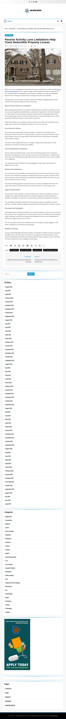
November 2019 (9, 482)
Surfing (7, 605)
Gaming (7, 550)
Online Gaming (9, 575)
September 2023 (9, 404)
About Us (7, 697)
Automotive (8, 520)
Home (7, 693)
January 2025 (9, 346)
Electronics (8, 538)
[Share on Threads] (39, 245)
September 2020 (9, 445)
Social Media (8, 594)
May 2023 (8, 419)
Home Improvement (10, 557)
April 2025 (8, 335)
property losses (37, 250)
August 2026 (8, 287)
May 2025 (8, 331)
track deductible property (50, 250)
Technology (8, 608)
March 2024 (8, 382)
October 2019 (9, 485)
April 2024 (8, 379)
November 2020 (9, 438)
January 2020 (9, 474)
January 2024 (9, 390)
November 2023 (9, 397)
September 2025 (9, 316)
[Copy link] (44, 245)
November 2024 (9, 353)
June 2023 (8, 416)
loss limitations (14, 250)
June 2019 (8, 500)
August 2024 (8, 364)
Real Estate (9, 35)
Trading (7, 612)
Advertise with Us (10, 705)
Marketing (8, 572)
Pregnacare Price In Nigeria (12, 583)
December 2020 (9, 434)
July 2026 (7, 290)
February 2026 (9, 298)
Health (7, 553)
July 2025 (7, 324)
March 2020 (8, 467)
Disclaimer (8, 701)
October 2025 (9, 313)
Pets (6, 579)
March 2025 (8, 338)
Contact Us (8, 688)
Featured (7, 542)
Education (8, 535)
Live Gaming (8, 564)
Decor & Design (9, 531)
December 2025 (9, 305)
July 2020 (7, 452)
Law (6, 561)
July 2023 (7, 412)
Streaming (8, 601)
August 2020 (8, 449)
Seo (6, 590)
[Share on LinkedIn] (19, 245)
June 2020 (8, 456)
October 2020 (9, 441)
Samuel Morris (11, 46)
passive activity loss (26, 250)
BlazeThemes (54, 716)
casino (7, 527)
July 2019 (7, 496)
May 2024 (8, 375)
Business (7, 524)
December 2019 (9, 478)
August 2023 (8, 408)
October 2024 (9, 357)
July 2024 (7, 368)
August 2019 (8, 493)
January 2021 (8, 430)
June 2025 (8, 327)
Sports (7, 597)
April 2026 (8, 294)
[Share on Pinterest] (27, 245)
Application (8, 516)
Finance (7, 546)
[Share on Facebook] (11, 245)
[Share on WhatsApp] (23, 245)
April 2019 (8, 504)
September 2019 (9, 489)
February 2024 (9, 386)
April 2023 (8, 423)
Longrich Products (10, 568)
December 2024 (9, 349)
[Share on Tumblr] (35, 245)
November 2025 (9, 309)
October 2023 (9, 401)
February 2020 (9, 471)
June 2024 (8, 371)
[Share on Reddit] (31, 245)
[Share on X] (15, 245)
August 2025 (8, 320)
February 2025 (9, 342)
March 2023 (8, 427)
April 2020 (8, 463)
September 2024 (9, 360)
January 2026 (9, 302)
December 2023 (9, 393)
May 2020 (8, 460)
